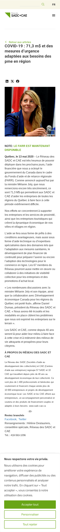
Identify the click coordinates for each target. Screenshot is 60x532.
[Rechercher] (43, 4)
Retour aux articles (20, 42)
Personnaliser (30, 514)
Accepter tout (30, 504)
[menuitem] (53, 5)
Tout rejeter (30, 524)
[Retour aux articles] (6, 42)
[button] (53, 15)
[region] (30, 493)
